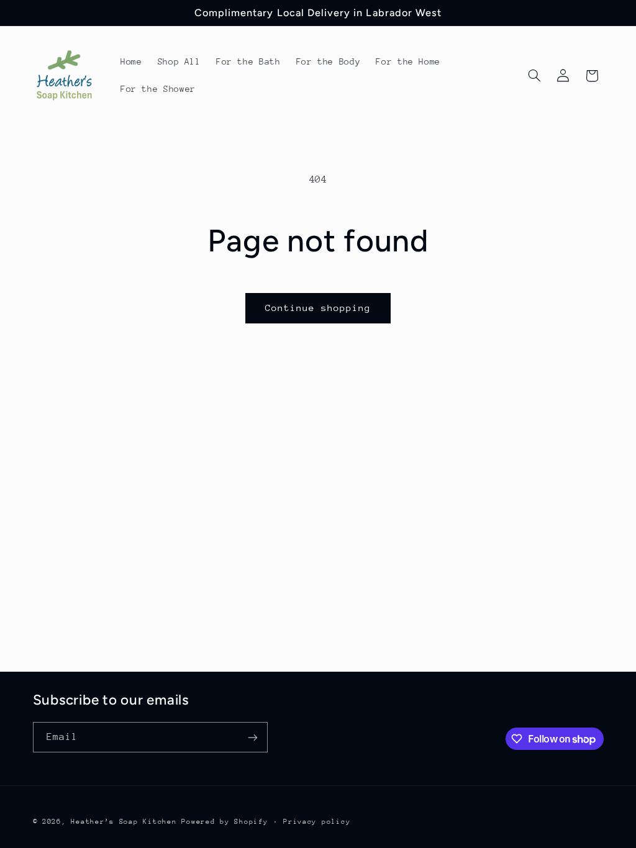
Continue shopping (318, 307)
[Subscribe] (252, 737)
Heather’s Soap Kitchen (123, 822)
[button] (534, 75)
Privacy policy (316, 822)
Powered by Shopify (224, 822)
